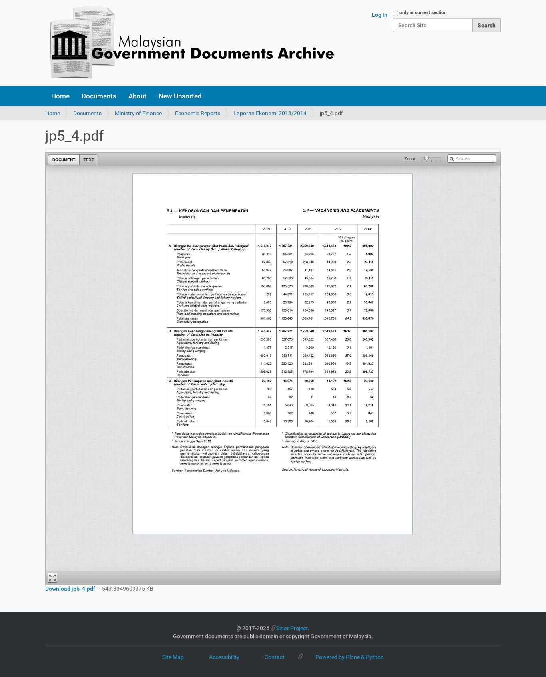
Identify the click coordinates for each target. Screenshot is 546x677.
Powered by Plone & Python (349, 657)
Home (60, 96)
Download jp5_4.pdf (70, 588)
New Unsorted (180, 96)
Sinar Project (292, 628)
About (137, 96)
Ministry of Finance (138, 113)
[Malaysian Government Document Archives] (189, 43)
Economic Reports (197, 113)
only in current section (423, 12)
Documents (99, 96)
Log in (379, 15)
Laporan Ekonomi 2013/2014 (270, 113)
